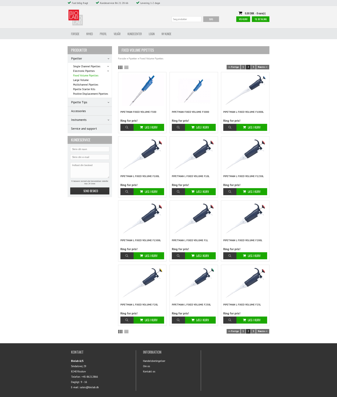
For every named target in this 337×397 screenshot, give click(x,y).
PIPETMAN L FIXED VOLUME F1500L (140, 240)
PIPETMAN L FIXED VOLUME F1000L (243, 111)
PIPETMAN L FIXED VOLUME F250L (191, 304)
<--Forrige (233, 67)
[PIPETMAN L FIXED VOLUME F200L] (245, 219)
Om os (146, 366)
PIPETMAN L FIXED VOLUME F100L (140, 176)
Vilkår (117, 34)
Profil (103, 34)
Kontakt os (149, 371)
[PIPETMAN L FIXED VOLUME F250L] (194, 283)
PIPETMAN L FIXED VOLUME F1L (190, 240)
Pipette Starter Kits (84, 89)
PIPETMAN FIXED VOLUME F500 (138, 111)
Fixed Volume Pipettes (85, 75)
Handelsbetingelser (154, 361)
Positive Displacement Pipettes (90, 93)
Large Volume (81, 80)
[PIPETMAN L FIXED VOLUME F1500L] (142, 219)
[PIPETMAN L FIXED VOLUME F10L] (194, 155)
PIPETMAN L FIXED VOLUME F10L (191, 176)
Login (152, 34)
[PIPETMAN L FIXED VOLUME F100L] (142, 155)
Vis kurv (243, 19)
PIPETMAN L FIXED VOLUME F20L (139, 304)
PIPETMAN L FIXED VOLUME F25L (242, 304)
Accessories (78, 111)
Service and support (84, 129)
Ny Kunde (166, 34)
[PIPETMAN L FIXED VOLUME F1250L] (245, 155)
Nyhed (89, 34)
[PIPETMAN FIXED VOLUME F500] (142, 90)
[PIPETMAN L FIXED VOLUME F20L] (142, 283)
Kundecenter (135, 34)
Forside (75, 34)
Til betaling (261, 19)
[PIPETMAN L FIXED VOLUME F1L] (194, 219)
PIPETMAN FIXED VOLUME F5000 (190, 111)
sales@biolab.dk (89, 387)
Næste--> (262, 67)
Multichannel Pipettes (85, 84)
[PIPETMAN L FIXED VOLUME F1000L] (245, 90)
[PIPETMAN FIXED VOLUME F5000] (194, 91)
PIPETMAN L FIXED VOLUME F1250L (243, 176)
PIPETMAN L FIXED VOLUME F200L (242, 240)
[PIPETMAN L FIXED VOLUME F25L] (245, 283)
